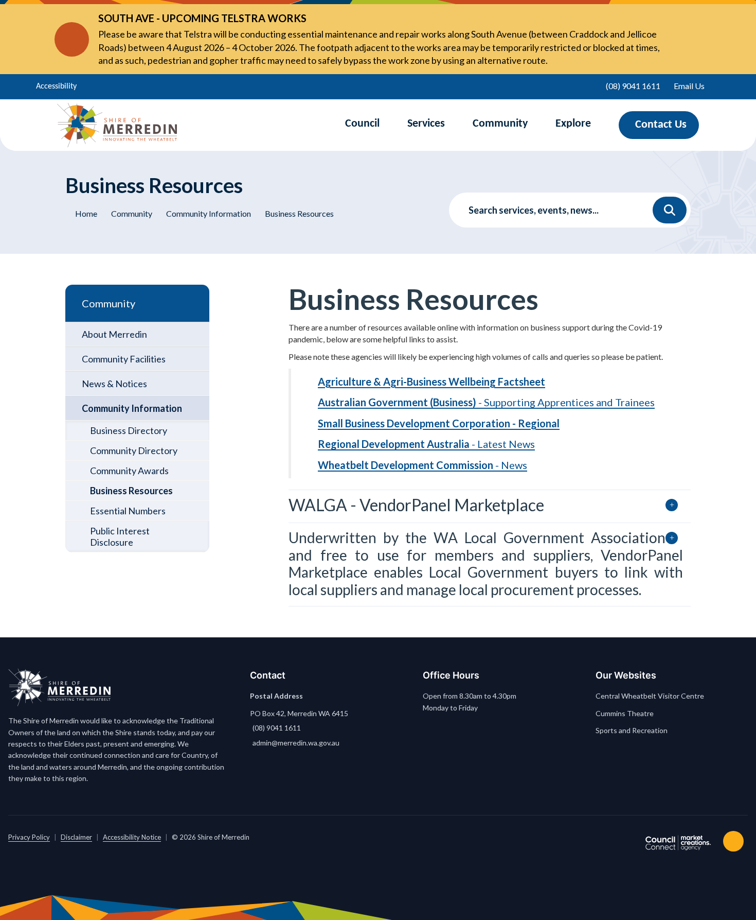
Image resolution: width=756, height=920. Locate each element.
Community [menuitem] (108, 303)
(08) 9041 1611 (277, 727)
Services (426, 124)
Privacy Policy (29, 837)
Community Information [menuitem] (132, 408)
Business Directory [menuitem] (128, 430)
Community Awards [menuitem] (129, 470)
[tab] (490, 506)
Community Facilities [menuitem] (124, 358)
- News (422, 465)
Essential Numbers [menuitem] (128, 510)
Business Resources (299, 213)
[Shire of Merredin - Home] (117, 125)
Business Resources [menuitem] (131, 490)
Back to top (735, 841)
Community (500, 124)
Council (362, 124)
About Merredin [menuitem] (114, 334)
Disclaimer (76, 837)
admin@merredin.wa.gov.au (296, 742)
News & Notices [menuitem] (114, 383)
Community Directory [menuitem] (133, 450)
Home (86, 213)
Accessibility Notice (132, 837)
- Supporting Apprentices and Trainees (486, 402)
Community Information (208, 213)
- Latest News (426, 444)
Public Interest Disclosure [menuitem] (120, 536)
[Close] (681, 39)
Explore (573, 124)
